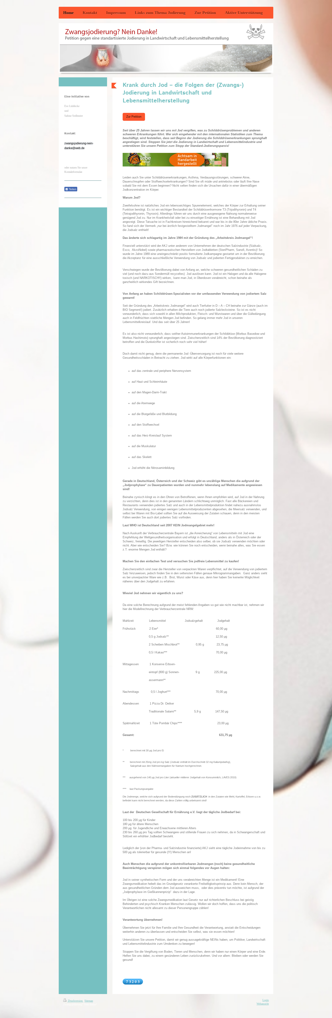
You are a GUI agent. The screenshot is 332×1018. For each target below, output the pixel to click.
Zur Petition (133, 116)
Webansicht (263, 1003)
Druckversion (75, 1000)
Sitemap (88, 1000)
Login (265, 1000)
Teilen (72, 189)
